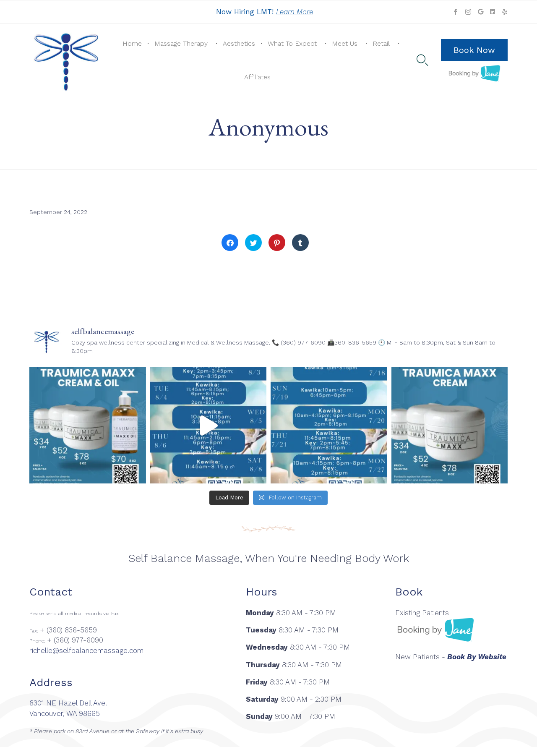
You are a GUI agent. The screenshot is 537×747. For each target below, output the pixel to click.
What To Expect (292, 43)
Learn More (294, 12)
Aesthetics (239, 43)
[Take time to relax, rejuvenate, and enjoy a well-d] (208, 425)
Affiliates (257, 77)
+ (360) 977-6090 (75, 640)
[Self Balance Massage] (66, 60)
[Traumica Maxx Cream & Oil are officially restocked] (87, 425)
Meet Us (344, 43)
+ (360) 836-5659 (68, 630)
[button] (474, 50)
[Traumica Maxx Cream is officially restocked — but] (449, 425)
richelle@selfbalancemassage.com (86, 650)
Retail (381, 43)
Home (132, 43)
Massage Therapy (181, 43)
